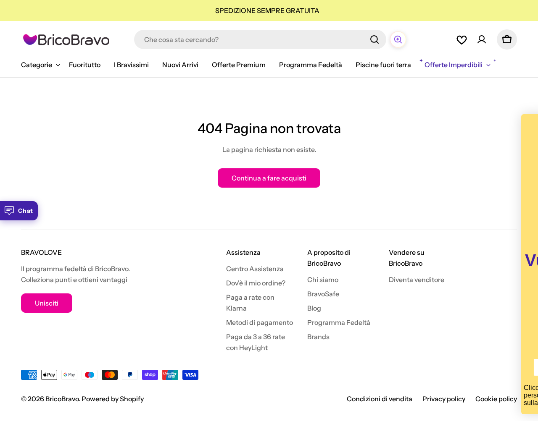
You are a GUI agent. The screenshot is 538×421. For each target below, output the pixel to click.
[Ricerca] (374, 39)
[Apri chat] (398, 39)
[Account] (482, 39)
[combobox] (260, 39)
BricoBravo (62, 399)
